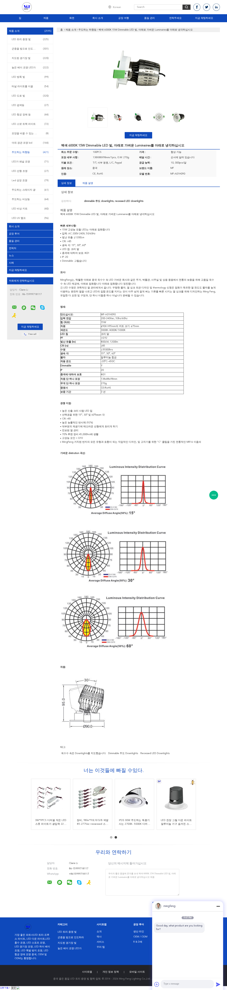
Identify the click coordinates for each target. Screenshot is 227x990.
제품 (45, 18)
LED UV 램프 (30, 218)
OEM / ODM (140, 937)
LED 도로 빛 (30, 96)
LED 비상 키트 (30, 209)
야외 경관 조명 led (30, 143)
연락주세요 (175, 18)
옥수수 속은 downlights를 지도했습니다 (83, 753)
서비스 (100, 942)
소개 (99, 931)
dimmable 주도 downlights (123, 753)
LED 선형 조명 (30, 171)
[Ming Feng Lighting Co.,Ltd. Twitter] (206, 7)
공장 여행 (123, 18)
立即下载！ (5, 988)
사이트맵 (87, 972)
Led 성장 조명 (30, 180)
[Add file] (156, 984)
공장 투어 (14, 234)
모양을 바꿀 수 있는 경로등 (30, 133)
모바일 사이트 (137, 972)
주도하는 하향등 (30, 152)
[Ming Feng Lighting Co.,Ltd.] (14, 307)
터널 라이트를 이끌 (30, 86)
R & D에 (137, 942)
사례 (11, 263)
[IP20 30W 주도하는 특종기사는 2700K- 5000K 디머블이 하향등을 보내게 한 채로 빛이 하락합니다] (134, 798)
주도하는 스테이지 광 (30, 190)
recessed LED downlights (155, 753)
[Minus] (218, 906)
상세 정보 (66, 183)
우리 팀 (101, 947)
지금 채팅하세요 (204, 18)
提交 (14, 988)
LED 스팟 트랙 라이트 (30, 124)
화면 (71, 18)
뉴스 (11, 255)
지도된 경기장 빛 (30, 58)
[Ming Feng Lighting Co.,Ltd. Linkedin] (216, 7)
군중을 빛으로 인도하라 (30, 49)
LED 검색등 (30, 105)
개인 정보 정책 (111, 972)
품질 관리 (149, 18)
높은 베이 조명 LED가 (30, 67)
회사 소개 (97, 18)
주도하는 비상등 (30, 199)
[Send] (218, 984)
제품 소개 (30, 31)
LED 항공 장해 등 (30, 114)
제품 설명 (87, 183)
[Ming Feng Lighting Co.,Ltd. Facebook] (196, 7)
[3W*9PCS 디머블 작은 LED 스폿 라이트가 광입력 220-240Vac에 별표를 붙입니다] (50, 798)
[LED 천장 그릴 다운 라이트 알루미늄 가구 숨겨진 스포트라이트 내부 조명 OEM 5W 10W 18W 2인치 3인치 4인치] (176, 798)
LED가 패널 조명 (30, 161)
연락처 (12, 248)
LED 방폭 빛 (30, 77)
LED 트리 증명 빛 (30, 39)
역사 (99, 937)
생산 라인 (138, 931)
